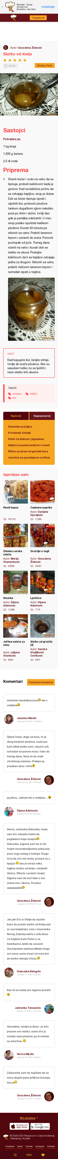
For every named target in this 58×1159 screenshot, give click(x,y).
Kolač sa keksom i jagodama (26, 438)
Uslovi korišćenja (46, 1135)
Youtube (29, 1146)
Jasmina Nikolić (27, 718)
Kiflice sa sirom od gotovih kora (28, 451)
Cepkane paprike (42, 500)
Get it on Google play (40, 1126)
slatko (33, 393)
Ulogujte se (38, 17)
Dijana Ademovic (27, 810)
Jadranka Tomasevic (28, 1007)
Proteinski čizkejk (19, 432)
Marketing (16, 1138)
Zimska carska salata (15, 546)
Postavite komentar (41, 682)
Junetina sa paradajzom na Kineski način (29, 457)
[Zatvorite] (2, 7)
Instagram (39, 1146)
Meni (29, 1155)
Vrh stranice (27, 1117)
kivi (14, 397)
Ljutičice (42, 591)
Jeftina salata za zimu (15, 637)
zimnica (17, 393)
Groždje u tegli (42, 546)
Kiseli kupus (15, 500)
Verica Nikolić (25, 1053)
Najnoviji (16, 415)
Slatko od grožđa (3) (42, 637)
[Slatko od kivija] (31, 309)
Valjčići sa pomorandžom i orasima (29, 445)
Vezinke (15, 591)
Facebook (9, 1146)
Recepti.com (5, 1137)
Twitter (20, 1146)
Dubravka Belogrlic (29, 971)
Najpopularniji (42, 415)
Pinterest (51, 1146)
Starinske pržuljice (20, 426)
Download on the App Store (19, 1126)
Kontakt (26, 1138)
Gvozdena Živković (30, 47)
